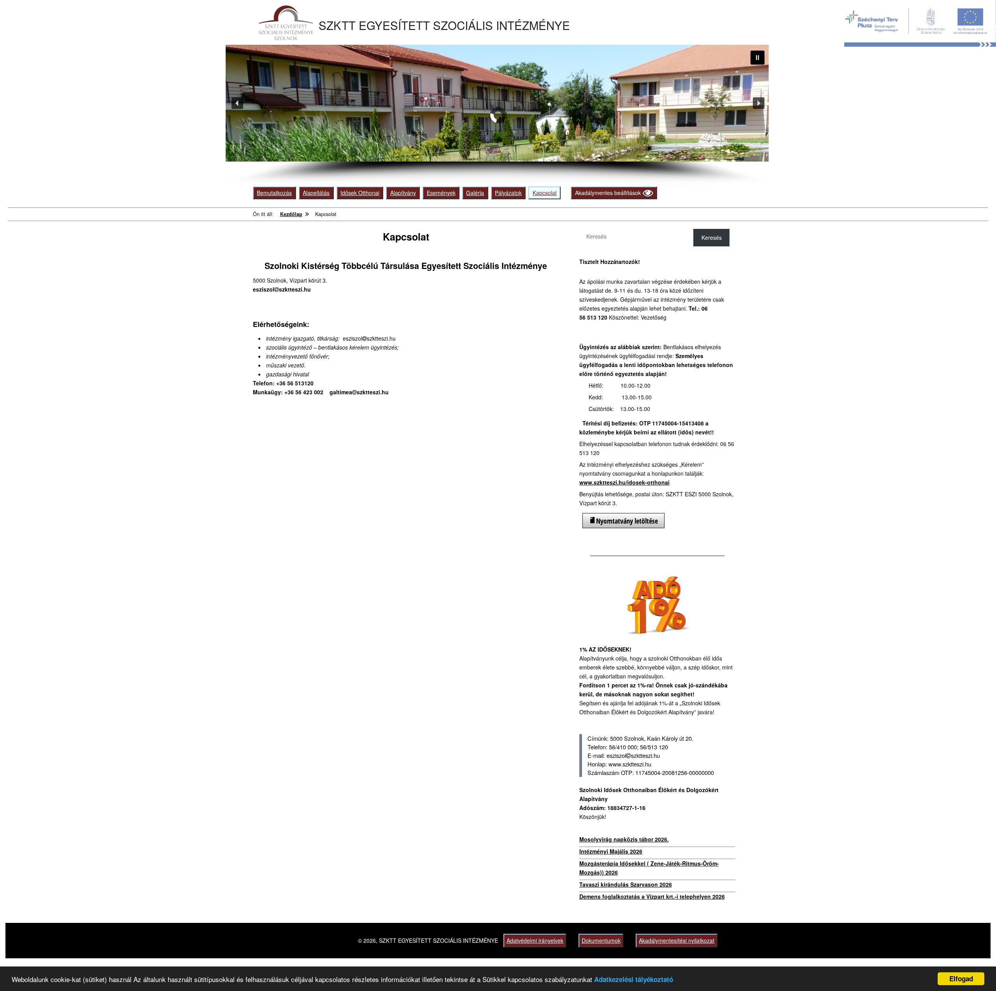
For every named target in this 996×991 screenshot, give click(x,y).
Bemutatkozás (274, 193)
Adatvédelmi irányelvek (535, 940)
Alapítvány (403, 193)
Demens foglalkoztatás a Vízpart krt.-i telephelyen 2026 (652, 896)
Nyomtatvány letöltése (627, 520)
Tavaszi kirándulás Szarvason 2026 (625, 884)
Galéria (475, 193)
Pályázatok (508, 193)
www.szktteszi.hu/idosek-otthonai (624, 482)
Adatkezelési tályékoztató (633, 979)
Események (441, 193)
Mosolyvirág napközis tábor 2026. (624, 839)
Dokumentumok (601, 940)
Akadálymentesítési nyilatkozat (676, 940)
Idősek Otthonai (359, 193)
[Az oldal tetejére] (975, 970)
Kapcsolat (545, 193)
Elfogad (961, 978)
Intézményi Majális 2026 (610, 851)
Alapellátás (316, 193)
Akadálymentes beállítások (608, 193)
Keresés (711, 237)
